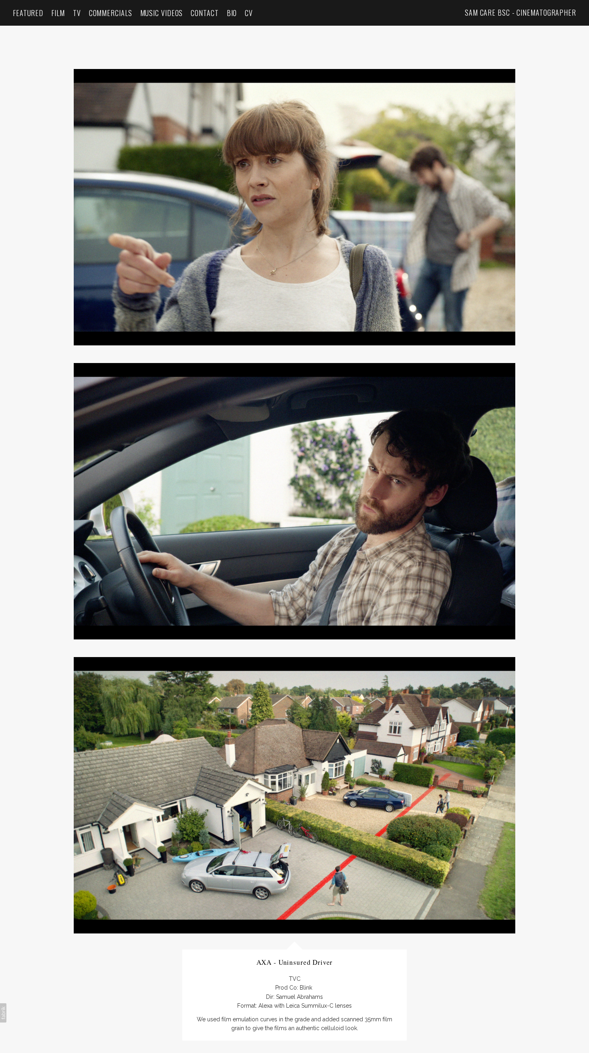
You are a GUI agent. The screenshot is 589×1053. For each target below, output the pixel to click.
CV (249, 13)
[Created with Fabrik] (3, 1013)
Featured (28, 13)
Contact (204, 13)
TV (77, 13)
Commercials (110, 13)
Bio (232, 13)
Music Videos (161, 13)
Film (58, 13)
